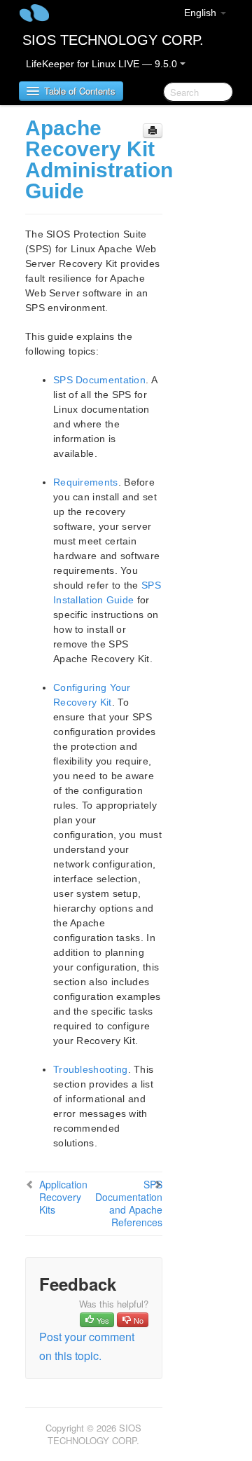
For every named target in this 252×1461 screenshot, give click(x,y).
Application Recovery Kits (63, 1197)
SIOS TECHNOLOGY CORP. (113, 40)
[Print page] (152, 130)
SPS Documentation (99, 379)
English (201, 12)
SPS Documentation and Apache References (128, 1203)
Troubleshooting (90, 1069)
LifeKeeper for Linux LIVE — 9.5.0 (103, 63)
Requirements (85, 482)
